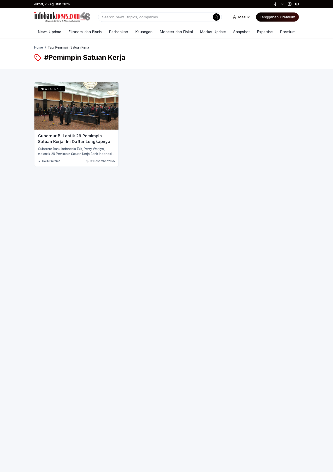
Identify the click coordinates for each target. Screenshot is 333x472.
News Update (49, 32)
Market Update (213, 32)
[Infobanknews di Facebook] (275, 4)
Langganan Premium (277, 17)
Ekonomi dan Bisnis (85, 32)
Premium (287, 32)
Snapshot (241, 32)
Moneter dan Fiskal (176, 32)
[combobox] (160, 17)
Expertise (265, 32)
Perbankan (118, 32)
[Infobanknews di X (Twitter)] (282, 4)
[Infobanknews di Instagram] (290, 4)
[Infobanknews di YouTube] (297, 4)
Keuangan (143, 32)
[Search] (216, 17)
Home (38, 47)
